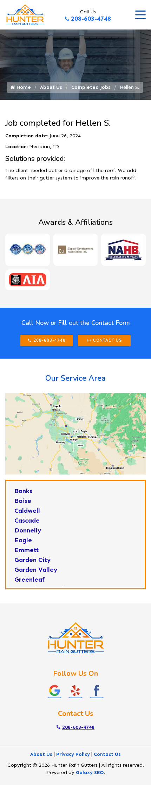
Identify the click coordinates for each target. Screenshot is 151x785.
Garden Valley (36, 570)
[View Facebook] (97, 690)
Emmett (26, 550)
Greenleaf (29, 579)
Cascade (27, 520)
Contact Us (107, 340)
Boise (22, 501)
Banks (23, 491)
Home (23, 87)
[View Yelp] (75, 690)
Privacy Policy (73, 754)
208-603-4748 (91, 18)
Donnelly (27, 530)
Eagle (23, 540)
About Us (51, 87)
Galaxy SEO (90, 773)
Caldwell (27, 511)
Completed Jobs (91, 87)
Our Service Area (75, 378)
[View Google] (54, 690)
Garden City (32, 560)
